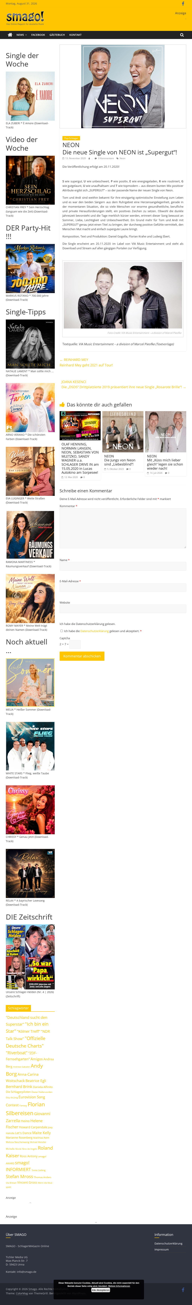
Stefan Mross (19, 1176)
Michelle (10, 1148)
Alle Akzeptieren (101, 1290)
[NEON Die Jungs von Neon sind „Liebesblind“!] (123, 413)
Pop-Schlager (71, 138)
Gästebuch (57, 35)
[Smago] (10, 35)
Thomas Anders (42, 1177)
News (20, 35)
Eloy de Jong (12, 1097)
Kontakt (75, 35)
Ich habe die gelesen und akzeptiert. (103, 631)
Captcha (65, 638)
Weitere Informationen (119, 1286)
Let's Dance (23, 1133)
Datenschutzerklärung (95, 631)
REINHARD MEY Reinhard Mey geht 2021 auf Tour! (86, 362)
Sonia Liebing (39, 1170)
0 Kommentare (106, 158)
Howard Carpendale (33, 1127)
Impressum (161, 1249)
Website (65, 602)
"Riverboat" (17, 1052)
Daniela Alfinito (43, 1087)
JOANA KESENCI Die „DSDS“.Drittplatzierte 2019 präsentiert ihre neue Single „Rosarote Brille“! (124, 384)
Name (65, 560)
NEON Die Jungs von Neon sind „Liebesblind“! (119, 460)
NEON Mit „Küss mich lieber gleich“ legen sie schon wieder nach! (165, 462)
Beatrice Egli (36, 1080)
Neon (122, 158)
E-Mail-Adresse (70, 581)
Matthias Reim (41, 1137)
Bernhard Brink (19, 1086)
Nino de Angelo (29, 1148)
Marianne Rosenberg (19, 1137)
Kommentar (68, 506)
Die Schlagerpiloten (18, 1092)
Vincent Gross (27, 1182)
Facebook (38, 35)
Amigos (37, 1059)
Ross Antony (29, 1156)
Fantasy (23, 1105)
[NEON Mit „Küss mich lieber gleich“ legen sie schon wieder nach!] (165, 413)
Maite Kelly (41, 1132)
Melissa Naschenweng (17, 1141)
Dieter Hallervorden (42, 1092)
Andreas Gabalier (21, 1066)
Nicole (18, 1148)
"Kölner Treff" (28, 1031)
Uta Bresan (11, 1182)
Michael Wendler (38, 1142)
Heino (25, 1121)
